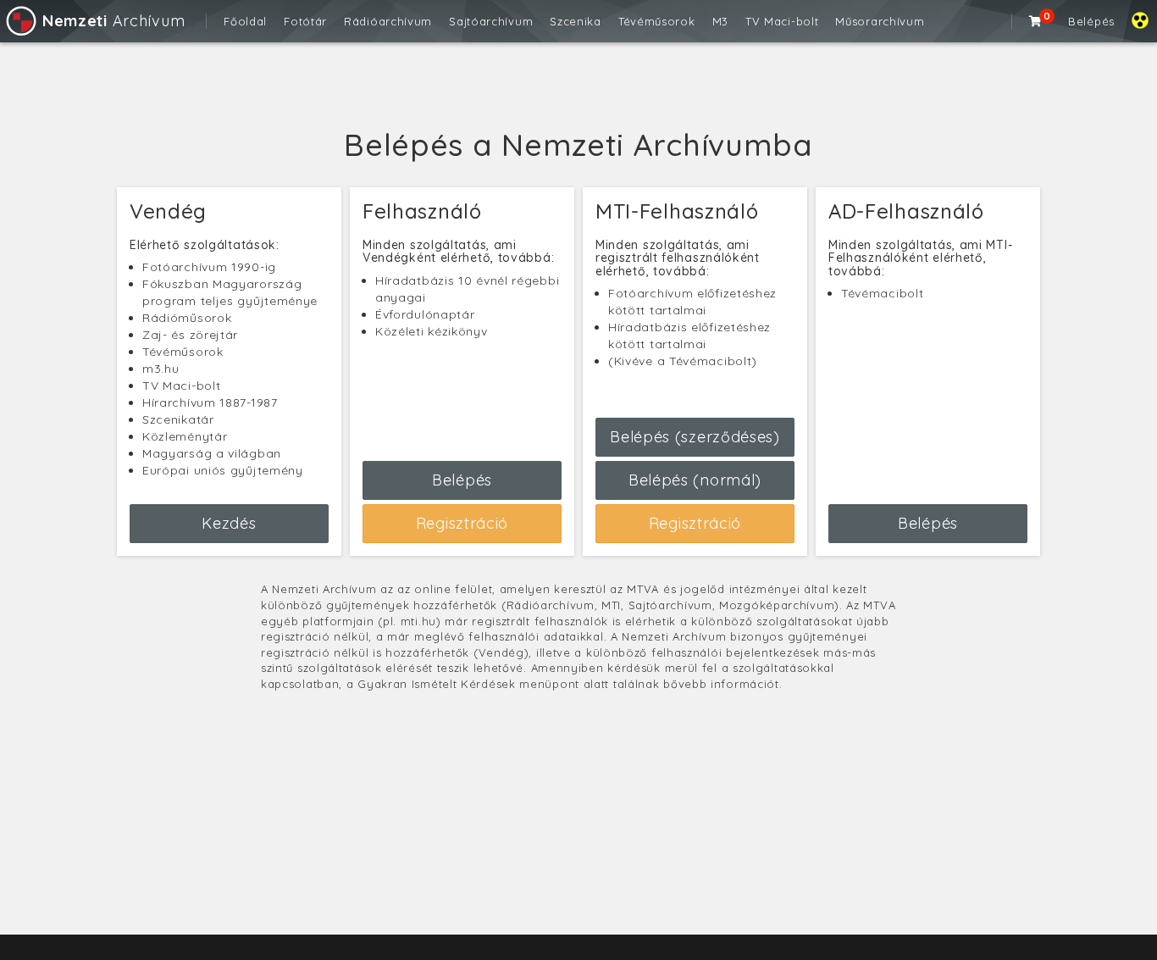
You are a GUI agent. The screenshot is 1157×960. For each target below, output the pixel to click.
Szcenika (575, 21)
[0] (1036, 21)
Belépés (1091, 21)
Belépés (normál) (694, 480)
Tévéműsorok (656, 21)
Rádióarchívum (388, 21)
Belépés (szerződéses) (695, 437)
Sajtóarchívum (491, 21)
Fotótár (305, 21)
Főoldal (245, 21)
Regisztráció (462, 523)
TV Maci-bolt (781, 21)
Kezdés (229, 523)
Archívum (113, 21)
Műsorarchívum (879, 21)
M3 (720, 21)
